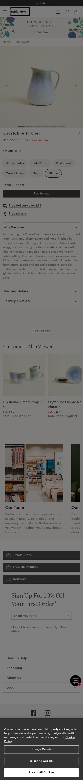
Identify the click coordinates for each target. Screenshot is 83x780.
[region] (41, 749)
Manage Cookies (41, 749)
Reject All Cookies (41, 761)
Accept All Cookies (41, 772)
